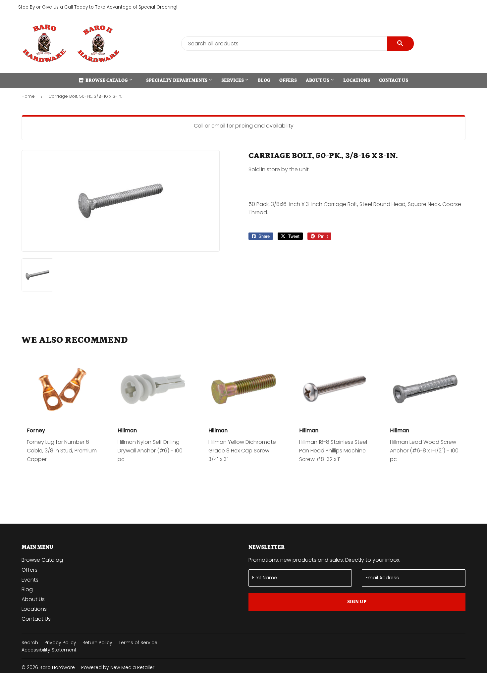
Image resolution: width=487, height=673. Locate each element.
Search (30, 642)
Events (30, 580)
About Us (318, 80)
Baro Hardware (57, 667)
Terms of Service (138, 642)
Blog (264, 80)
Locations (356, 80)
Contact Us (393, 80)
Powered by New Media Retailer (117, 667)
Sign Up (356, 601)
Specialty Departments (177, 80)
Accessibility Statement (49, 650)
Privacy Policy (60, 642)
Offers (288, 80)
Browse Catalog (106, 80)
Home (28, 96)
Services (233, 80)
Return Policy (97, 642)
